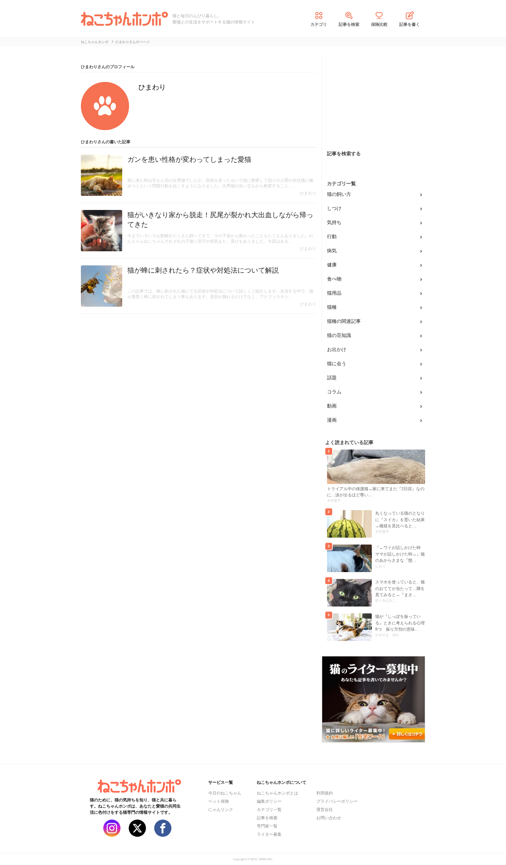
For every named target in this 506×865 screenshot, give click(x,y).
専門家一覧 (267, 826)
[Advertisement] (373, 98)
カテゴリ (318, 24)
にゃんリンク (220, 809)
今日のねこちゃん (224, 793)
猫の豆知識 (339, 335)
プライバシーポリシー (337, 801)
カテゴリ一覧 (269, 809)
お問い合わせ (328, 817)
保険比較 (379, 24)
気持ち (334, 222)
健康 (332, 264)
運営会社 (324, 809)
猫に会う (336, 363)
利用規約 (324, 793)
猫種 (332, 307)
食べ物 (334, 279)
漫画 (332, 420)
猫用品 (334, 293)
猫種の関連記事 (344, 321)
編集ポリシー (269, 801)
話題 (332, 377)
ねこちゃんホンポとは (277, 793)
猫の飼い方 (339, 194)
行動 (332, 236)
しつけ (334, 208)
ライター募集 (269, 834)
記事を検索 (349, 24)
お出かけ (336, 349)
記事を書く (409, 24)
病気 (332, 250)
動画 (332, 406)
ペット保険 (218, 801)
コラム (334, 391)
